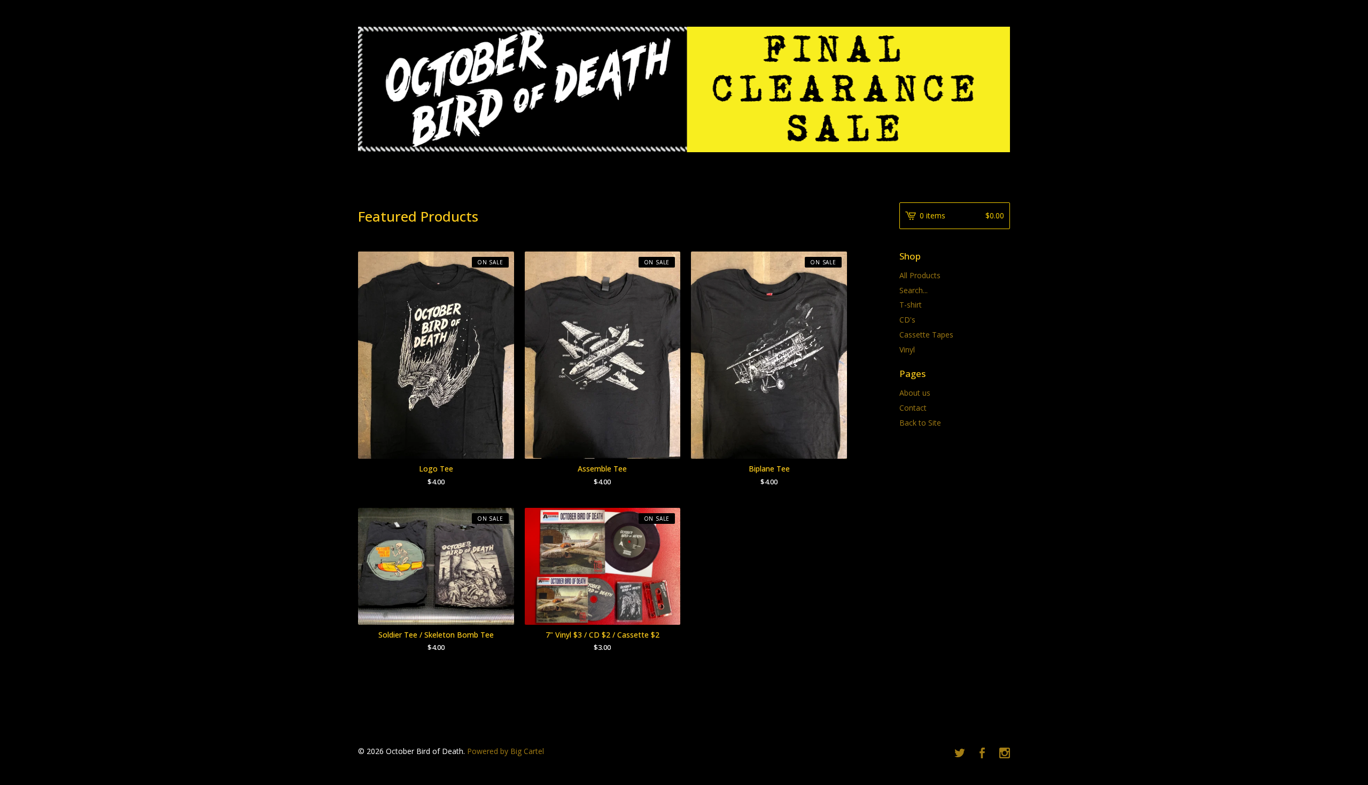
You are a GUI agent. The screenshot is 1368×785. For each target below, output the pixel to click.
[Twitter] (959, 753)
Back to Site (920, 423)
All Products (920, 275)
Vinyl (907, 349)
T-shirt (910, 305)
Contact (913, 408)
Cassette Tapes (926, 334)
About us (914, 393)
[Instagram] (1004, 753)
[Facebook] (982, 753)
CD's (907, 320)
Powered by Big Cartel (505, 751)
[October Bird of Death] (684, 89)
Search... (913, 290)
